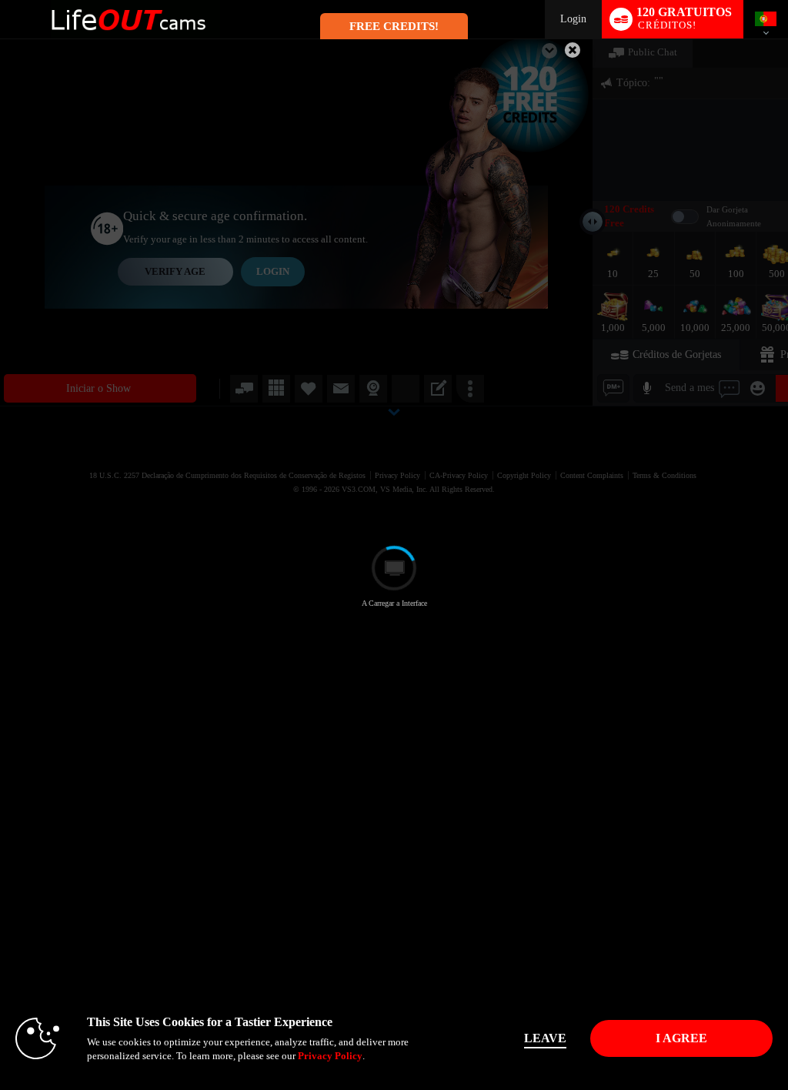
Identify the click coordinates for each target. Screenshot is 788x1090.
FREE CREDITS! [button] (394, 26)
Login (573, 19)
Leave (545, 1038)
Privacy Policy (330, 1056)
